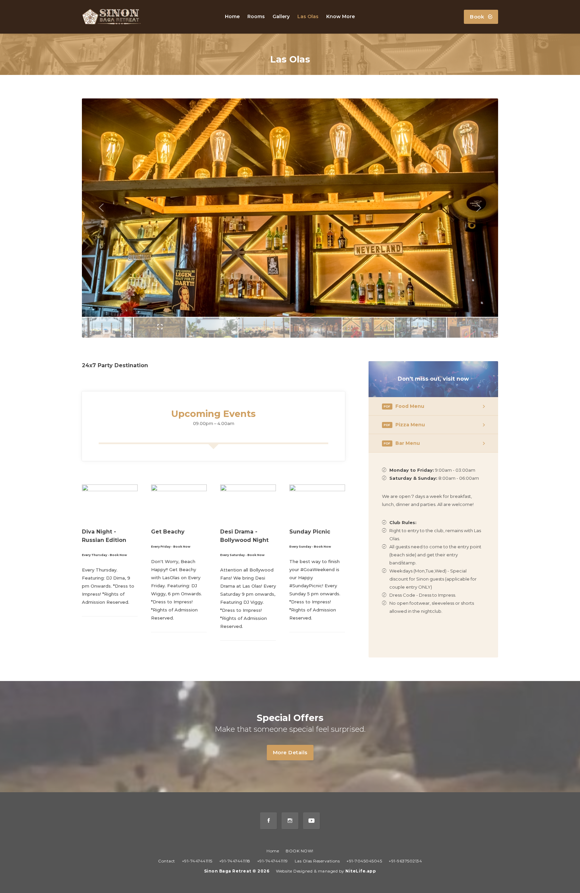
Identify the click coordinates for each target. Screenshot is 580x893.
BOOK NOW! (299, 850)
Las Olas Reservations (317, 860)
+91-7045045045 (364, 860)
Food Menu (404, 406)
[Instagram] (290, 820)
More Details (290, 752)
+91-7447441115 (197, 860)
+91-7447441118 (234, 860)
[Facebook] (268, 820)
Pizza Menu (404, 425)
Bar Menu (402, 443)
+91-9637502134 (405, 860)
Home (273, 850)
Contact (166, 860)
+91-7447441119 (272, 860)
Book (478, 16)
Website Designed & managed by (326, 871)
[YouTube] (311, 820)
